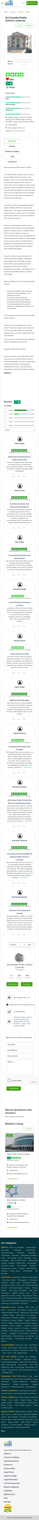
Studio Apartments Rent (14, 1298)
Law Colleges (32, 1318)
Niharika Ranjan (19, 787)
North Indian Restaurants (23, 1379)
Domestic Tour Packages (27, 1356)
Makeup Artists (13, 1422)
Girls (30, 1345)
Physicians (15, 1255)
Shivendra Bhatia (19, 897)
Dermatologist (30, 1250)
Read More (27, 767)
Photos (12, 146)
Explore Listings (10, 1476)
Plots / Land (21, 1285)
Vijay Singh (19, 687)
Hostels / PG (19, 1345)
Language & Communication (19, 1333)
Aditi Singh (19, 443)
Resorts (35, 1345)
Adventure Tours (32, 1370)
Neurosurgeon (31, 1268)
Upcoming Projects (9, 1280)
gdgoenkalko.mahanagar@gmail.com (22, 1004)
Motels (4, 1348)
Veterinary (33, 1265)
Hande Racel (19, 641)
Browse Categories (11, 1487)
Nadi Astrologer (6, 1336)
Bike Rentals (30, 1367)
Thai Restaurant (31, 1387)
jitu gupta (19, 542)
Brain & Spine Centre (19, 1260)
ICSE (32, 1307)
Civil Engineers (15, 1303)
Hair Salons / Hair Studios (28, 1417)
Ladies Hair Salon (19, 1419)
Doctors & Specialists (16, 1247)
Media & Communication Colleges (26, 1323)
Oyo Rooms (24, 1350)
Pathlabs (24, 1265)
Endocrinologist (31, 1247)
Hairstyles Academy (7, 1427)
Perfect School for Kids (19, 654)
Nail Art (17, 1427)
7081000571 (14, 1219)
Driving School (33, 1310)
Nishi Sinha (19, 491)
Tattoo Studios (26, 1422)
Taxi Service (23, 1370)
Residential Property (29, 1282)
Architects (24, 1303)
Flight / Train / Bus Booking (28, 1362)
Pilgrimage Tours (7, 1372)
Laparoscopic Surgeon (9, 1268)
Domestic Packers (7, 1393)
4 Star (14, 1353)
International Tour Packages (11, 1359)
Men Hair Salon (6, 1419)
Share (30, 25)
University (33, 1333)
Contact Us (12, 162)
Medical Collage (8, 1315)
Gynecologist (5, 1255)
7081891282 (14, 1170)
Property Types (15, 1282)
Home (6, 12)
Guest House (12, 1348)
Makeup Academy (30, 1425)
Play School (22, 1310)
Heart (35, 1258)
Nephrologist (25, 1255)
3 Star (4, 1353)
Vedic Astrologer (18, 1336)
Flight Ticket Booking (8, 1365)
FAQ (12, 156)
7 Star (36, 1350)
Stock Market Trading (22, 1397)
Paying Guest (23, 1348)
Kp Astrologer (29, 1336)
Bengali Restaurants (21, 1384)
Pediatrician (17, 1250)
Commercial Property (8, 1285)
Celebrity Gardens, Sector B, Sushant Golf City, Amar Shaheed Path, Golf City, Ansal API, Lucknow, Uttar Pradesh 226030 (23, 1021)
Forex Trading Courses (23, 1405)
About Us (12, 141)
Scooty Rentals (12, 1370)
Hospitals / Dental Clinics (17, 1263)
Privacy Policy (9, 1468)
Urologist (22, 1268)
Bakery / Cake (27, 1376)
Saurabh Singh (19, 589)
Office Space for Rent (31, 1298)
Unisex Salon (29, 1419)
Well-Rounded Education (19, 700)
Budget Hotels (22, 1353)
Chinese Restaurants (17, 1387)
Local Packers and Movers (28, 1390)
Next (29, 945)
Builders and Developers (29, 1277)
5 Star (9, 1353)
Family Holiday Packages (9, 1362)
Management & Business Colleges (13, 1318)
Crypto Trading (26, 1400)
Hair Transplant (13, 1417)
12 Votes (10, 87)
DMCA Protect (9, 1494)
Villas (28, 1285)
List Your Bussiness (12, 1483)
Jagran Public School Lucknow (18, 1154)
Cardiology (4, 1260)
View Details (12, 1179)
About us (7, 1453)
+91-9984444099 (11, 125)
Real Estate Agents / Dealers (19, 1288)
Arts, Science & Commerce (26, 1315)
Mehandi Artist (25, 1427)
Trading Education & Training (23, 1402)
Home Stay (33, 1348)
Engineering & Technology (29, 1312)
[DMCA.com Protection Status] (8, 1508)
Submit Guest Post (11, 1461)
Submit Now (13, 1088)
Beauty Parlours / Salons (24, 1411)
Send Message (12, 984)
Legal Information (11, 1479)
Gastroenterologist (7, 1253)
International (11, 1310)
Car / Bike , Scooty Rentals (16, 1367)
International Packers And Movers (25, 1393)
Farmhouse (15, 1350)
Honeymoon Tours (30, 1359)
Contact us (8, 1465)
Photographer (22, 1280)
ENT (18, 1265)
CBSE (28, 12)
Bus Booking (22, 1365)
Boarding (20, 1307)
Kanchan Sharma (19, 841)
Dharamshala (5, 1350)
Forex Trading (14, 1400)
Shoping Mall (15, 1277)
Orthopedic (20, 1253)
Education (13, 12)
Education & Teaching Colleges (12, 1320)
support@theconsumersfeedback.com (17, 1450)
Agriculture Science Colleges (11, 1325)
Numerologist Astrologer (23, 1338)
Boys (26, 1345)
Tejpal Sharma (19, 733)
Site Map (7, 1502)
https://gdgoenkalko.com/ (16, 128)
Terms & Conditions (12, 1457)
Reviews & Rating (12, 151)
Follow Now (26, 984)
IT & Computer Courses (17, 1331)
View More (28, 1129)
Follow (19, 25)
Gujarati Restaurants (20, 1381)
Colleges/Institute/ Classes (10, 1312)
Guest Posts (9, 1472)
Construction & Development (10, 1301)
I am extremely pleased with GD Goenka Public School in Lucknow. (19, 857)
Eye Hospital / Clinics (14, 1258)
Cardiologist (32, 1253)
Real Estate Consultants (18, 1290)
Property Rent (24, 1293)
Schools (21, 12)
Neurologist (5, 1250)
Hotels (31, 1350)
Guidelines (8, 1491)
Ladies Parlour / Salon (19, 1414)
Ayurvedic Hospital (7, 1265)
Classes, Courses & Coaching (18, 1328)
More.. (3, 1431)
